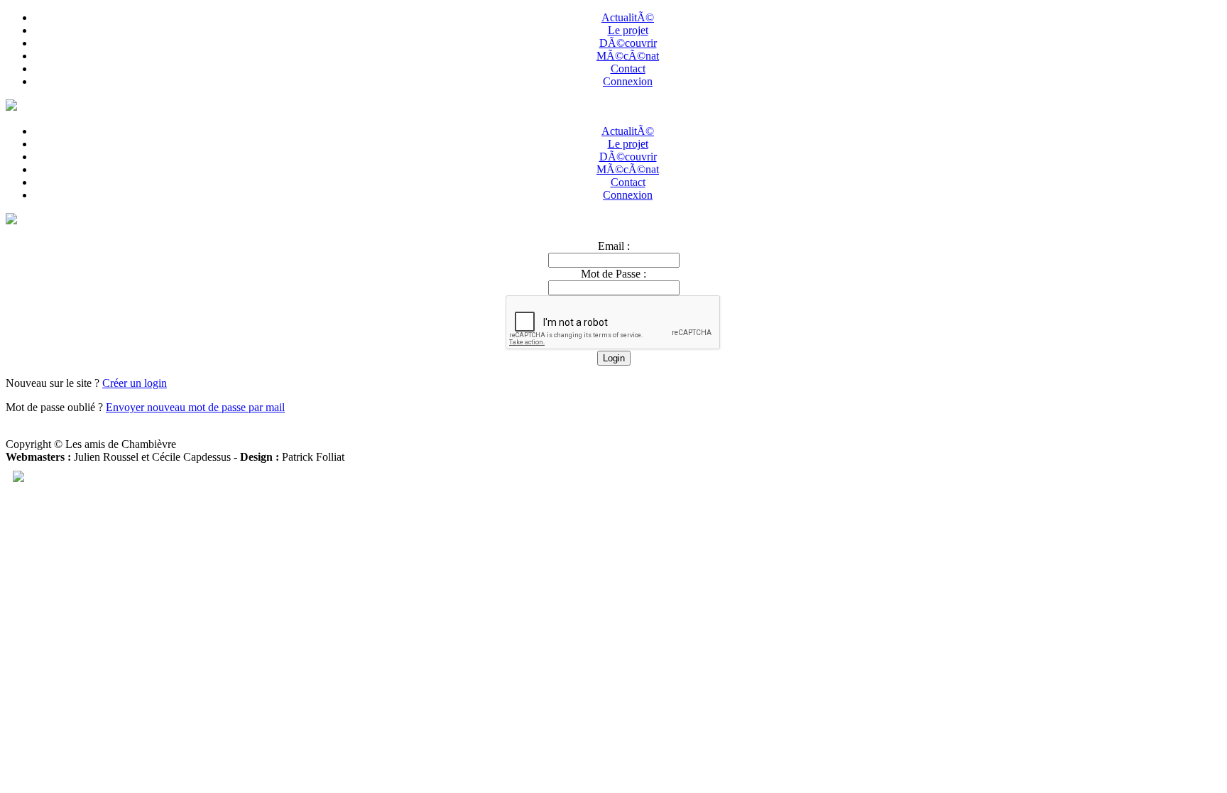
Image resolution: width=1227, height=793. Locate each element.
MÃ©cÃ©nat (627, 56)
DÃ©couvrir (628, 43)
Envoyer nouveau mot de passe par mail (195, 407)
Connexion (628, 81)
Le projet (628, 30)
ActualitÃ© (627, 17)
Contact (628, 68)
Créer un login (134, 383)
